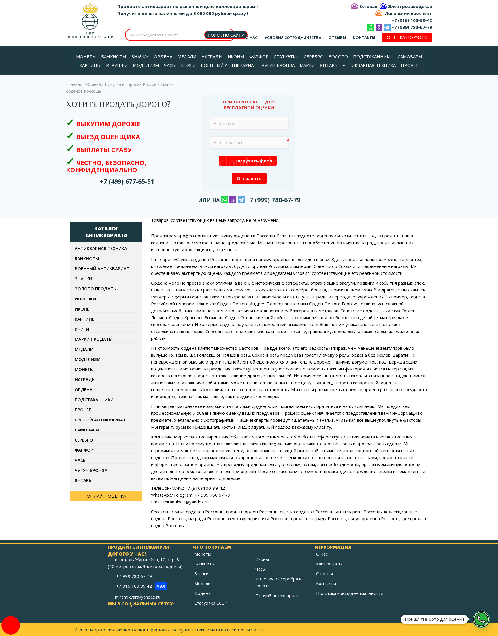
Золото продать (95, 289)
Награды (85, 379)
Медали (84, 349)
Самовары (87, 430)
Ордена (93, 84)
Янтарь (83, 480)
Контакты (364, 37)
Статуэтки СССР (210, 603)
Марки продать (93, 339)
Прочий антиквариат (100, 420)
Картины (85, 319)
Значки (83, 278)
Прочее (83, 409)
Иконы (82, 309)
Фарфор (84, 450)
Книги (82, 329)
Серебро (84, 440)
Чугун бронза (91, 470)
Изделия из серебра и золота (278, 582)
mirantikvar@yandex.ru (137, 597)
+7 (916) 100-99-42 (412, 20)
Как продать (329, 564)
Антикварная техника (101, 248)
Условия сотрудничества (293, 37)
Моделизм (88, 359)
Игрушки (85, 299)
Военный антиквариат (102, 268)
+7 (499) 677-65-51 (127, 181)
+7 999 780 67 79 (134, 576)
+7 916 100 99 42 (140, 586)
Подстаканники (94, 399)
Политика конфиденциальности (349, 593)
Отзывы (337, 37)
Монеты (84, 369)
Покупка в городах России (130, 84)
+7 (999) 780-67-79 (412, 27)
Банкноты (87, 258)
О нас (251, 37)
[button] (481, 619)
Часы (80, 460)
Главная (74, 84)
